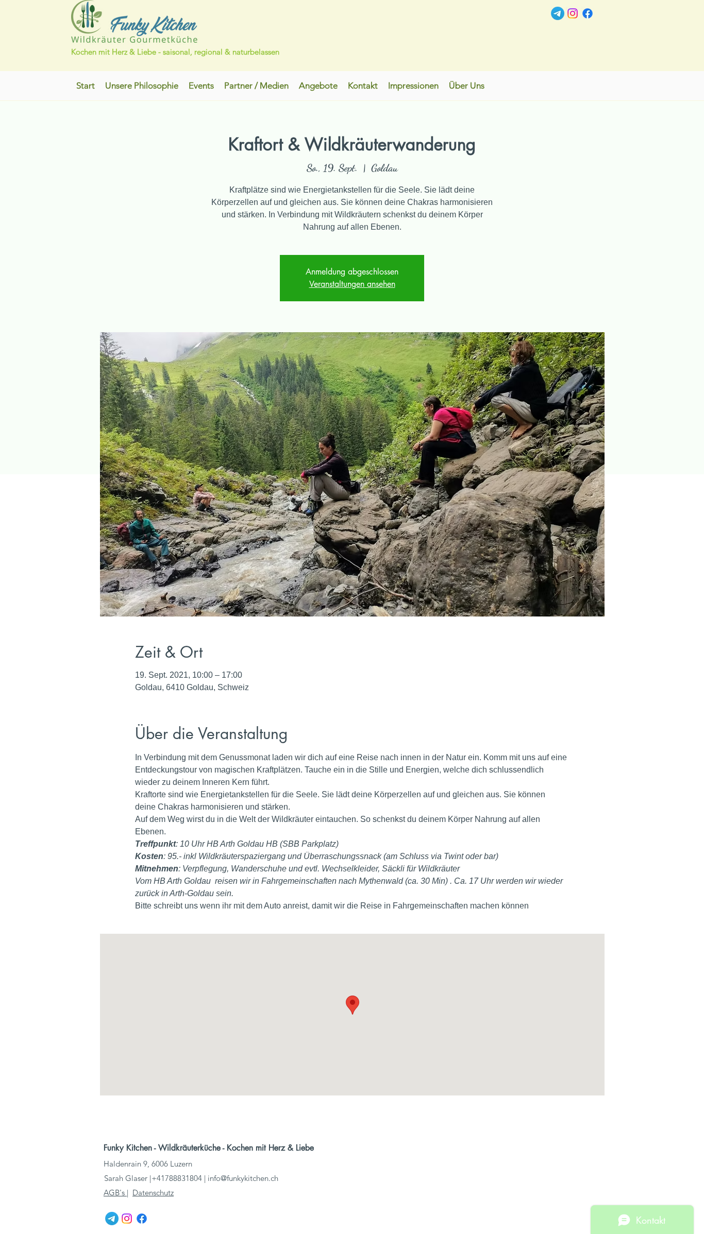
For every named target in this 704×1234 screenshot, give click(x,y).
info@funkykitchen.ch (243, 1178)
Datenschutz (153, 1192)
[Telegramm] (557, 13)
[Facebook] (587, 13)
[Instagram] (572, 13)
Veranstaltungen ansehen (352, 284)
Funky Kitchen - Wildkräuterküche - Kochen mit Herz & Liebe (210, 1147)
